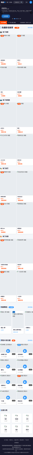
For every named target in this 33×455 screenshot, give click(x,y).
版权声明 (16, 440)
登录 (26, 2)
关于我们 (6, 440)
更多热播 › (30, 27)
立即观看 (6, 15)
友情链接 (16, 442)
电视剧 (10, 2)
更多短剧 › (30, 307)
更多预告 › (30, 340)
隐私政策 (22, 440)
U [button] (30, 2)
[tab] (12, 18)
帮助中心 (11, 440)
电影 (7, 2)
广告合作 (27, 440)
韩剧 (3, 2)
